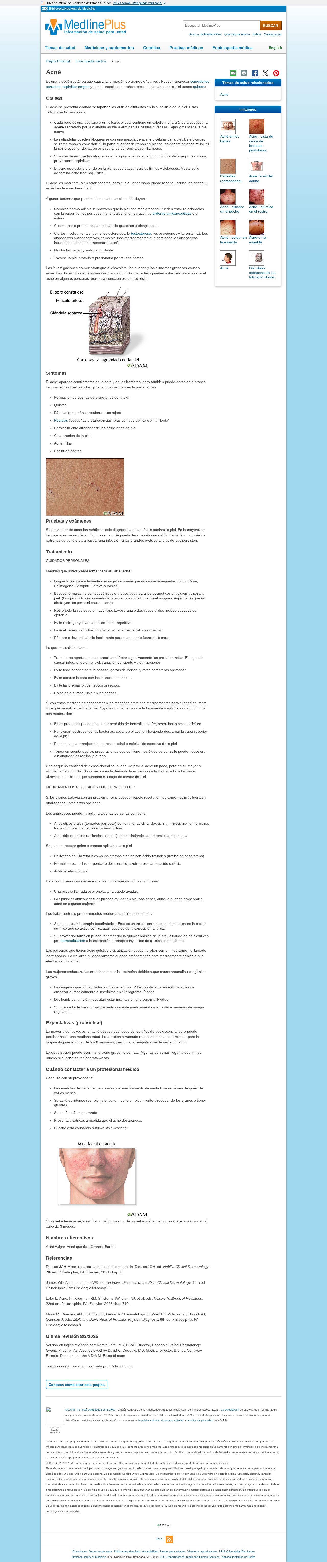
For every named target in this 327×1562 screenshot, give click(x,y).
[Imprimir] (244, 73)
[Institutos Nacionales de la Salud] (45, 8)
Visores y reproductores (202, 1551)
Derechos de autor (100, 1551)
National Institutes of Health (238, 1556)
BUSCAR (270, 25)
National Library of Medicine (89, 1556)
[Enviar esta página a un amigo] (233, 73)
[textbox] (222, 25)
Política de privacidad (127, 1551)
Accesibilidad (150, 1551)
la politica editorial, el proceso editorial (160, 1420)
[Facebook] (255, 73)
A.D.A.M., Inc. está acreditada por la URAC (90, 1409)
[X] (265, 73)
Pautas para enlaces (172, 1551)
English (275, 48)
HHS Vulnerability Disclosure (237, 1551)
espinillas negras (75, 87)
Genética (151, 48)
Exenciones (80, 1551)
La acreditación (230, 1409)
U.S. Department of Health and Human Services (190, 1556)
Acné (224, 94)
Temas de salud (60, 48)
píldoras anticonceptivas (171, 213)
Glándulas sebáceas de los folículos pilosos (262, 272)
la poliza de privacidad (200, 1420)
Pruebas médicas (186, 48)
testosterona (141, 233)
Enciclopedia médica (232, 48)
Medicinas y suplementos (109, 48)
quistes (199, 87)
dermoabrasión (73, 940)
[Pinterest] (276, 73)
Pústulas (61, 420)
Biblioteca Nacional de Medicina (72, 8)
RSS (160, 1539)
